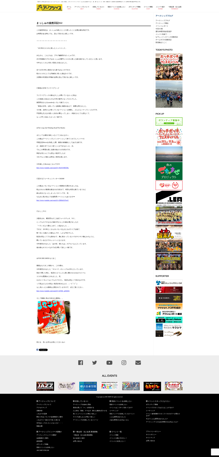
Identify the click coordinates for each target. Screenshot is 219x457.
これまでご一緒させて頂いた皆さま (48, 420)
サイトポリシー (151, 434)
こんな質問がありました (118, 417)
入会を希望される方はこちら (119, 420)
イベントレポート (162, 26)
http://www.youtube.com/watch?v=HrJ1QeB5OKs (52, 168)
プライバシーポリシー (153, 431)
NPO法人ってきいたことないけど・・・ (49, 423)
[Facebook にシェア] (37, 350)
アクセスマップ (41, 407)
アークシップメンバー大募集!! (46, 435)
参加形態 (39, 441)
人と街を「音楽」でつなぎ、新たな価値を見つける (90, 410)
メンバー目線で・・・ (164, 34)
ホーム (69, 7)
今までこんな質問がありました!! (157, 419)
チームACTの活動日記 (164, 40)
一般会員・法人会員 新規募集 (83, 435)
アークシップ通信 (162, 23)
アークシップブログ (163, 20)
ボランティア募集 (135, 7)
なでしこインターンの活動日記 (167, 37)
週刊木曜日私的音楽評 (164, 31)
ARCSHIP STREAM (42, 450)
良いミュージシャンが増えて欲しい (85, 414)
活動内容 (39, 410)
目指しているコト (98, 7)
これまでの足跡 (41, 414)
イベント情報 (148, 7)
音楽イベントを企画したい (116, 7)
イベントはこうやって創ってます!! (121, 407)
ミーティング (114, 410)
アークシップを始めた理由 (82, 404)
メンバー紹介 (160, 7)
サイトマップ (150, 437)
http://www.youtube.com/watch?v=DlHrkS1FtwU (52, 200)
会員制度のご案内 (42, 438)
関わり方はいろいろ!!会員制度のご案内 (49, 417)
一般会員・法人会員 (174, 7)
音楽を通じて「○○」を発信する (83, 407)
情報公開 (39, 426)
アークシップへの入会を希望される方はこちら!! (162, 422)
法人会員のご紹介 (79, 438)
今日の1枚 (159, 29)
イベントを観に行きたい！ (118, 438)
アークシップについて (81, 7)
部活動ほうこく (161, 42)
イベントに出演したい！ (118, 441)
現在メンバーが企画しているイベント (122, 414)
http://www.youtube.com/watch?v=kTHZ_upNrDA (52, 291)
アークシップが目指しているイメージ (85, 420)
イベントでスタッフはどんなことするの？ (160, 407)
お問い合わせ (77, 441)
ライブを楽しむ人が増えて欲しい (84, 417)
